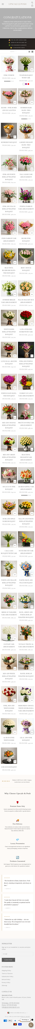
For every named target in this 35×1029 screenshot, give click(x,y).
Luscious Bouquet (9, 767)
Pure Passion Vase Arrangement (9, 239)
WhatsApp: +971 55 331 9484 (10, 1003)
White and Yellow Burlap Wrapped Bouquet (9, 582)
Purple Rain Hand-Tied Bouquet (9, 394)
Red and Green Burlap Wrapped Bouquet (9, 457)
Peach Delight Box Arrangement (26, 301)
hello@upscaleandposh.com (11, 1007)
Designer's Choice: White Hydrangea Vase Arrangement (26, 708)
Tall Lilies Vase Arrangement (26, 175)
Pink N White (9, 75)
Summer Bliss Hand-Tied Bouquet (26, 110)
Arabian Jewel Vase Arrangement (26, 488)
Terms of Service (7, 973)
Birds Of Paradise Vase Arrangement (9, 613)
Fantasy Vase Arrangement (9, 645)
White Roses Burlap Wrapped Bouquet (9, 331)
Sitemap (4, 985)
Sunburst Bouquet (9, 142)
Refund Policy (6, 979)
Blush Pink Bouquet (26, 239)
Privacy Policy (6, 982)
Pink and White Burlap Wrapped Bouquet (9, 176)
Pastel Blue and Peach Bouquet (26, 581)
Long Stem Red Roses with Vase (26, 330)
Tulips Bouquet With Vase (26, 76)
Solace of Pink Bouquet (9, 488)
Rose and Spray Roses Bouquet (9, 520)
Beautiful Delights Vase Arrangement (26, 457)
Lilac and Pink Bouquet (26, 739)
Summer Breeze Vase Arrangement (9, 301)
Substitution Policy (7, 976)
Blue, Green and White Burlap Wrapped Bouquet (26, 614)
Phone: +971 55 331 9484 (9, 1005)
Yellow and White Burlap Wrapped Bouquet (26, 521)
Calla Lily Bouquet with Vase (9, 552)
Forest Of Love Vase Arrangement (26, 394)
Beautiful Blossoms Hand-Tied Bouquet (9, 270)
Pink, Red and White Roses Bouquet (8, 708)
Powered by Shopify (24, 1016)
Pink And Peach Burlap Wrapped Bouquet (9, 208)
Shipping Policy (6, 970)
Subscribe (8, 960)
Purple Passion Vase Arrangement (26, 207)
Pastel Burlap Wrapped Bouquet (26, 674)
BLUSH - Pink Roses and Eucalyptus (9, 109)
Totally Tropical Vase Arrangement (26, 645)
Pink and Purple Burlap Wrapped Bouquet (26, 363)
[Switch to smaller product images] (32, 52)
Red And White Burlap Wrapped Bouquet (9, 676)
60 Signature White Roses (9, 739)
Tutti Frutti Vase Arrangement (26, 552)
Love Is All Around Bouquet (9, 362)
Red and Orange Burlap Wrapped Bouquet (9, 425)
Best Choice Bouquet (26, 269)
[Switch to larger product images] (29, 52)
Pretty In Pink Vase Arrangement (26, 424)
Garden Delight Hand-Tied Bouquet (26, 144)
